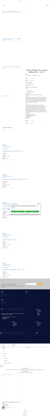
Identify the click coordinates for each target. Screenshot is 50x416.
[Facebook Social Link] (28, 88)
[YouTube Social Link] (6, 338)
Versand (38, 313)
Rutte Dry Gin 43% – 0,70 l (9, 240)
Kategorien (37, 321)
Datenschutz (39, 311)
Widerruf (38, 314)
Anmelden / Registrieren (7, 363)
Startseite (4, 11)
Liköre (38, 324)
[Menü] (5, 406)
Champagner (39, 323)
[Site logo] (25, 5)
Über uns (38, 315)
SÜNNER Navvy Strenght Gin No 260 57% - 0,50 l (10, 38)
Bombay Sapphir (5, 211)
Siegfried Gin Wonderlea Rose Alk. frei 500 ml (10, 66)
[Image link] (12, 333)
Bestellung (14, 323)
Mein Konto (15, 322)
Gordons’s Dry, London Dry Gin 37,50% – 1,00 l (15, 179)
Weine (38, 325)
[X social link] (3, 338)
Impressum (39, 310)
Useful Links (37, 309)
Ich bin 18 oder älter (4, 374)
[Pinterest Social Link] (29, 88)
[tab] (37, 90)
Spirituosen (39, 322)
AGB (38, 312)
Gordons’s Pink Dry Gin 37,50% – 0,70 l (13, 151)
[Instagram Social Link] (4, 338)
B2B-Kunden (15, 324)
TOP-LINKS (13, 321)
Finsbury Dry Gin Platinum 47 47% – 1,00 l (14, 269)
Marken (14, 325)
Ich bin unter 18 (10, 374)
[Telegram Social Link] (31, 88)
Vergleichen (5, 360)
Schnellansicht (5, 145)
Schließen (1, 366)
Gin (6, 11)
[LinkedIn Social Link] (30, 88)
